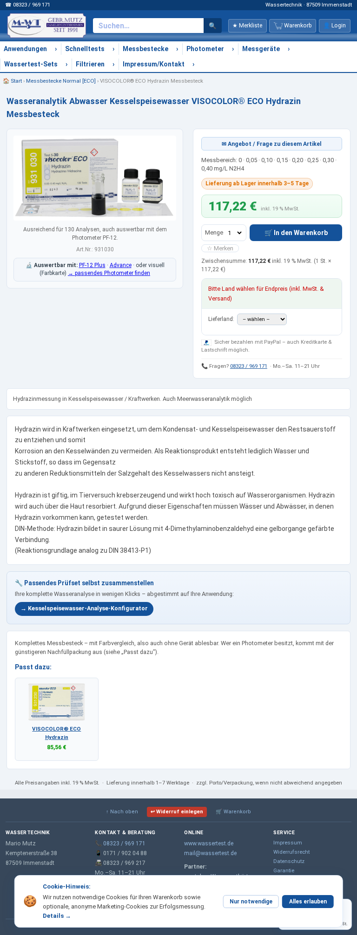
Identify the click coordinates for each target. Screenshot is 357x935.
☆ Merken (220, 248)
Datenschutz (288, 861)
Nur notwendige (251, 901)
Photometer (205, 48)
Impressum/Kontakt (154, 64)
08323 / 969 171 (248, 366)
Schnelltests (85, 48)
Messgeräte (261, 48)
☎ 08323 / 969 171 (27, 4)
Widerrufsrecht (291, 852)
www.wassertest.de (208, 843)
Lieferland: (222, 319)
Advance (121, 265)
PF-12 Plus (92, 265)
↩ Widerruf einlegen (177, 812)
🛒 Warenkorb (233, 812)
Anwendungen (25, 48)
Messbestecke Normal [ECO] (61, 81)
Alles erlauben (308, 901)
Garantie (283, 870)
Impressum (287, 842)
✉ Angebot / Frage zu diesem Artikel (272, 144)
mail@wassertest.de (210, 853)
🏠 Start (12, 81)
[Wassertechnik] (46, 26)
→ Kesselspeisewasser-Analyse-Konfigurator (84, 608)
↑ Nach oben (122, 812)
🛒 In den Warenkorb (296, 232)
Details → (57, 915)
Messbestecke (145, 48)
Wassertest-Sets (31, 64)
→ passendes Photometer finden (109, 273)
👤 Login (334, 25)
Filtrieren (90, 64)
